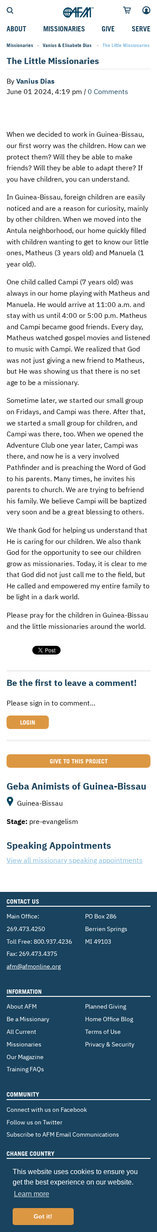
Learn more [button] (31, 1194)
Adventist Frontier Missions (78, 12)
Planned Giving (105, 1006)
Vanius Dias (36, 81)
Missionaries (20, 45)
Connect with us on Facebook (47, 1109)
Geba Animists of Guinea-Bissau (77, 786)
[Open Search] (10, 9)
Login (27, 722)
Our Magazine (25, 1057)
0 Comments (108, 91)
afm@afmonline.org (34, 966)
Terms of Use (103, 1031)
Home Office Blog (109, 1019)
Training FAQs (25, 1069)
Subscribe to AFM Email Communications (63, 1134)
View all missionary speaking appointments (75, 860)
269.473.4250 (26, 929)
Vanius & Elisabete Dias (68, 45)
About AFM (22, 1006)
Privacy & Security (109, 1044)
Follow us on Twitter (34, 1122)
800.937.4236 (53, 941)
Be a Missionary (28, 1019)
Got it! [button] (43, 1216)
